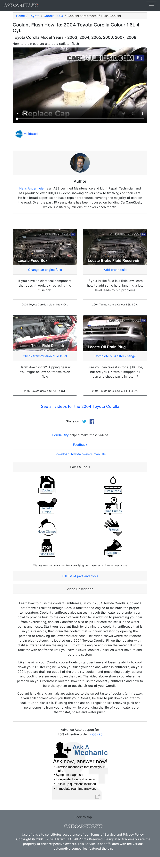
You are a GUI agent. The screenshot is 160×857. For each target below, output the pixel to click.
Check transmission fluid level (45, 356)
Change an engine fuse (45, 270)
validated (30, 134)
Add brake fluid (115, 270)
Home (20, 16)
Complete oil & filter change (115, 356)
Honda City (60, 435)
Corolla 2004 (53, 16)
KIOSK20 (96, 734)
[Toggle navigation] (151, 5)
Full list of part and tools (80, 576)
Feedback (80, 444)
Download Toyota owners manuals (80, 454)
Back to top (83, 817)
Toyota (34, 16)
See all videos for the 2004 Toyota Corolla (80, 406)
